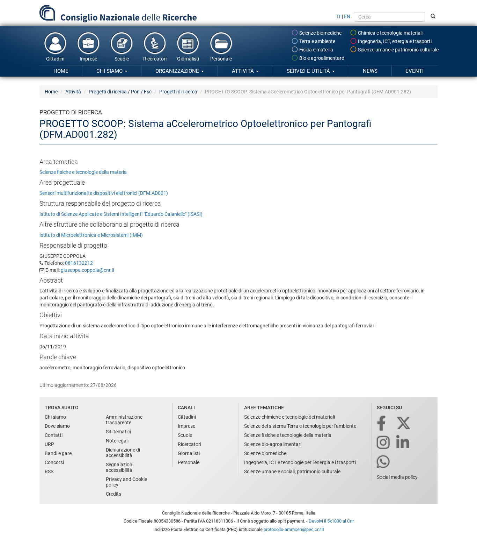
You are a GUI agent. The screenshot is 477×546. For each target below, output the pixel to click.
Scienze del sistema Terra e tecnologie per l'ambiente (300, 426)
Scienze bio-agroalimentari (272, 444)
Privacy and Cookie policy (126, 482)
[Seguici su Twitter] (404, 424)
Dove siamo (57, 426)
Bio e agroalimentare (321, 58)
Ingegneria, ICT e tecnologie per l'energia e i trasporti (300, 462)
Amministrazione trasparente (124, 419)
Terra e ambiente (316, 41)
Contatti (54, 435)
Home (60, 71)
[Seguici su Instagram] (384, 443)
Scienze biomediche (320, 33)
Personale (221, 59)
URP (49, 444)
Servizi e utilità (309, 71)
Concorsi (54, 462)
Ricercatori (155, 59)
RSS (49, 471)
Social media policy (397, 477)
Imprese (88, 59)
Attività (243, 71)
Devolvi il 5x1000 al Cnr (331, 521)
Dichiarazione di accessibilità (123, 452)
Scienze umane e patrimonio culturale (398, 49)
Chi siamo (110, 71)
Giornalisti (188, 59)
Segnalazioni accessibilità (119, 467)
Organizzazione (177, 71)
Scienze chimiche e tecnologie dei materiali (289, 417)
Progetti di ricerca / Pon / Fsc (120, 91)
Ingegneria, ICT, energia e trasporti (394, 41)
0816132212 (79, 263)
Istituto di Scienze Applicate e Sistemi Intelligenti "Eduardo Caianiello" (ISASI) (121, 214)
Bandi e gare (58, 453)
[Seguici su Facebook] (382, 424)
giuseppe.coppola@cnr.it (88, 270)
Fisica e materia (315, 49)
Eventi (414, 71)
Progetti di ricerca (178, 91)
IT (339, 16)
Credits (113, 494)
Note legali (117, 441)
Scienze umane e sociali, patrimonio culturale (292, 471)
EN (347, 16)
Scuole (122, 59)
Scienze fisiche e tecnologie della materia (83, 172)
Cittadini (55, 59)
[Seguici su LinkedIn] (403, 443)
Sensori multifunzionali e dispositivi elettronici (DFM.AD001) (103, 193)
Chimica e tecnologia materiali (390, 33)
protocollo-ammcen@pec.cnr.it (294, 529)
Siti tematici (118, 431)
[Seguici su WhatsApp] (384, 462)
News (370, 71)
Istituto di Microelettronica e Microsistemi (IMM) (91, 235)
